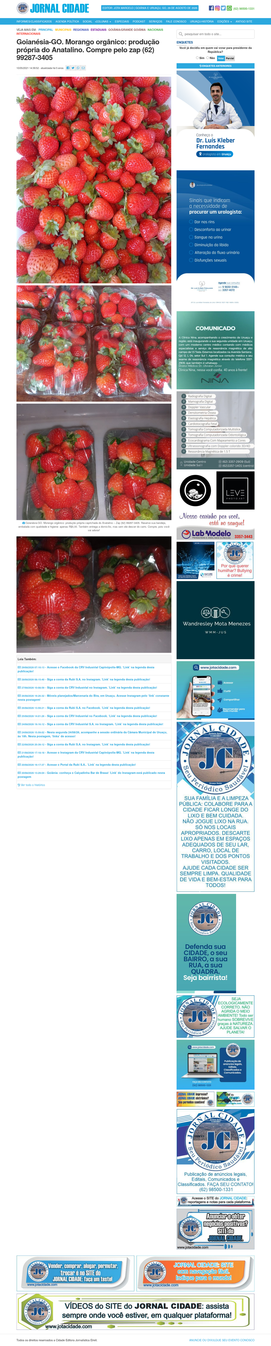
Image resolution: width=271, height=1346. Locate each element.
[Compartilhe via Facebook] (67, 68)
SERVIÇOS (155, 21)
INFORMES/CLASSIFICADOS (34, 21)
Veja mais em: (26, 30)
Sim (201, 58)
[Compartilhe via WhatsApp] (78, 68)
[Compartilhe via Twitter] (73, 68)
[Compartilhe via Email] (83, 68)
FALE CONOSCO (176, 21)
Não (212, 58)
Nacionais (155, 30)
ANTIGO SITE (244, 21)
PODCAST (139, 21)
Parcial (230, 58)
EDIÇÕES (223, 21)
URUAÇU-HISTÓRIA (202, 21)
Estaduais (98, 30)
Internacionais (28, 34)
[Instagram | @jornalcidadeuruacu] (217, 8)
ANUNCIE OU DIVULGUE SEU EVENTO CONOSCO (222, 1340)
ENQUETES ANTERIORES (217, 66)
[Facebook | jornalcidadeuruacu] (211, 8)
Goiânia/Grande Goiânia (127, 30)
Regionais (81, 30)
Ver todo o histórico (32, 785)
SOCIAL (87, 21)
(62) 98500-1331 (244, 8)
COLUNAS (102, 21)
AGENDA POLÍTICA (67, 21)
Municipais (63, 30)
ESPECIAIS (122, 21)
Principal (45, 30)
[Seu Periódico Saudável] (52, 8)
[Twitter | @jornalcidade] (223, 8)
